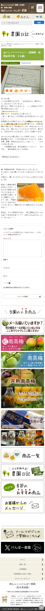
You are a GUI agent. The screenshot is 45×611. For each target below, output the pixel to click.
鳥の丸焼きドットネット (27, 147)
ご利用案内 (22, 569)
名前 (5, 259)
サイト (5, 276)
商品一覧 (22, 564)
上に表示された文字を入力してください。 (17, 287)
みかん (24, 17)
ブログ (18, 139)
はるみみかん (14, 63)
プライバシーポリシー (22, 578)
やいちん (7, 217)
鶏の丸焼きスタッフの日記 (18, 149)
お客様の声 (5, 63)
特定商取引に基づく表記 (22, 574)
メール (6, 268)
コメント (7, 238)
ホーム (22, 560)
